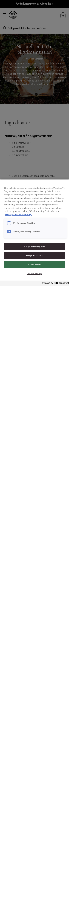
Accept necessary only (34, 246)
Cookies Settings (34, 273)
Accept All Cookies (34, 256)
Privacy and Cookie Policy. (18, 214)
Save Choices (34, 265)
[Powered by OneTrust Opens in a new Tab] (53, 284)
